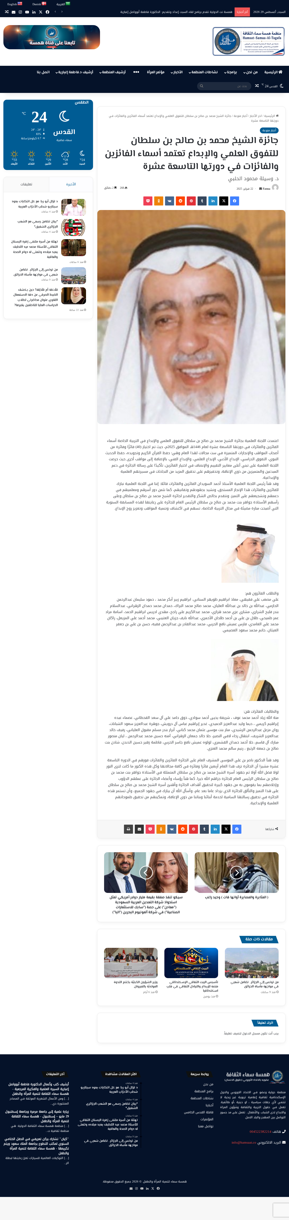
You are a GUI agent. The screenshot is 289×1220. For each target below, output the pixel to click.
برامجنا (232, 72)
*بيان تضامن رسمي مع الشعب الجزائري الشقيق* (38, 224)
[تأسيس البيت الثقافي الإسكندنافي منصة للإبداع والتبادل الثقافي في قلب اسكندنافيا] (191, 963)
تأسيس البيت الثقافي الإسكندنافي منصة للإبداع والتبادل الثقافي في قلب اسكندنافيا (192, 986)
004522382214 (260, 1131)
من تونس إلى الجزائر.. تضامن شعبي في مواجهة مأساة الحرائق (255, 984)
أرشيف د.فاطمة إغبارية (75, 72)
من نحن (252, 72)
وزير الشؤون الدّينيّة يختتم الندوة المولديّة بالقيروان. (136, 984)
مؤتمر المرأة (156, 72)
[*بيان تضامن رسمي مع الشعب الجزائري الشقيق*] (73, 227)
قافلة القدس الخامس (198, 1112)
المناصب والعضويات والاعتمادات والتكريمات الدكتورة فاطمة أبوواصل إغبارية (184, 12)
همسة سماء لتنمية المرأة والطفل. (164, 1181)
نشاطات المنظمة (204, 72)
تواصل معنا (205, 1126)
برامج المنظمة (203, 1091)
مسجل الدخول (251, 1033)
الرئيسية (271, 72)
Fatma (266, 188)
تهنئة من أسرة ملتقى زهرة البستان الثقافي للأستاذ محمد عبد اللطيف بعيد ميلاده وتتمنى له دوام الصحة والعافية (34, 249)
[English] (20, 4)
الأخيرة (71, 184)
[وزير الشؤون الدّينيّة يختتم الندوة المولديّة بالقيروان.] (131, 963)
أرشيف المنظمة (114, 72)
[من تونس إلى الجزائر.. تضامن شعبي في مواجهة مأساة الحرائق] (252, 963)
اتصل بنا (43, 72)
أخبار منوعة (240, 116)
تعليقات (26, 184)
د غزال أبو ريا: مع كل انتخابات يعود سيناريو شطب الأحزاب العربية (35, 204)
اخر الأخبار (256, 116)
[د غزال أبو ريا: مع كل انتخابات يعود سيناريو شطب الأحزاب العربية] (73, 207)
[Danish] (44, 4)
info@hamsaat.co (244, 1142)
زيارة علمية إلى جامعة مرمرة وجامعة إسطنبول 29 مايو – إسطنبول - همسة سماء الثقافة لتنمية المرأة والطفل (37, 1116)
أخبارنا (209, 1105)
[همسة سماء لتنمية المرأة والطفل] (249, 41)
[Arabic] (68, 4)
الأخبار (177, 72)
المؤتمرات (206, 1119)
